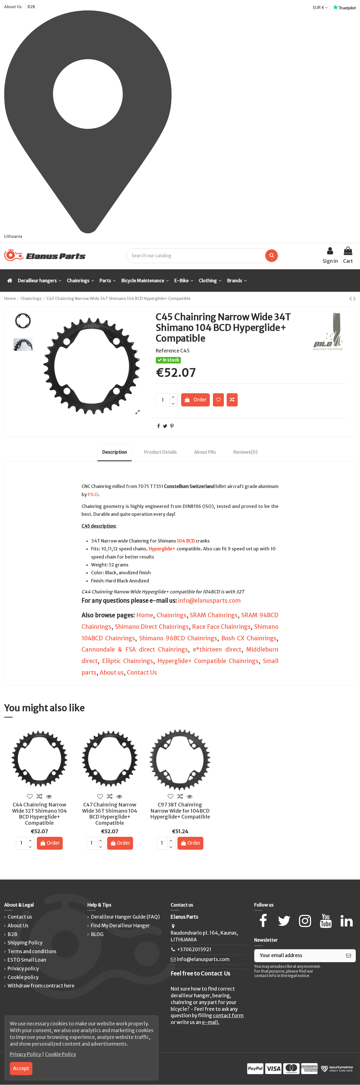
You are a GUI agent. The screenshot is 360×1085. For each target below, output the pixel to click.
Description (114, 452)
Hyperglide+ (162, 548)
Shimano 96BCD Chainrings (178, 638)
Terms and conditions (32, 951)
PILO (93, 494)
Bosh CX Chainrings (248, 638)
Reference (167, 351)
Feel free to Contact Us (200, 973)
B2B (31, 6)
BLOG (97, 934)
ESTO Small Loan (27, 960)
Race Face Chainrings (221, 626)
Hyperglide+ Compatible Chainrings (208, 661)
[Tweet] (165, 426)
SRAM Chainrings (214, 615)
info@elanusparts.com (209, 600)
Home (144, 615)
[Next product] (354, 298)
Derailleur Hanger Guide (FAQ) (125, 917)
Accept (21, 1068)
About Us (13, 6)
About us (112, 672)
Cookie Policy (60, 1054)
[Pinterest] (172, 426)
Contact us (20, 917)
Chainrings (171, 615)
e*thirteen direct (217, 649)
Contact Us (142, 672)
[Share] (158, 426)
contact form (228, 1015)
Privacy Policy (26, 1054)
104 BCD (186, 541)
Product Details (160, 452)
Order (200, 400)
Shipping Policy (25, 943)
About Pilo (205, 452)
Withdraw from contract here (41, 986)
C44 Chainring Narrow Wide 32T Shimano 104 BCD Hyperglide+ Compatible (39, 813)
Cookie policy (23, 977)
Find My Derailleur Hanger (120, 926)
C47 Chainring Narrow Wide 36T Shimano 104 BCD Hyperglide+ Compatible (109, 813)
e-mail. (210, 1022)
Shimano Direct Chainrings (152, 626)
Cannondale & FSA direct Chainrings (135, 649)
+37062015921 (194, 949)
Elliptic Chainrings (127, 661)
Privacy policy (23, 969)
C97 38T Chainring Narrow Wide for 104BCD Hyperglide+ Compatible (180, 810)
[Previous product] (351, 298)
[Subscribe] (348, 955)
